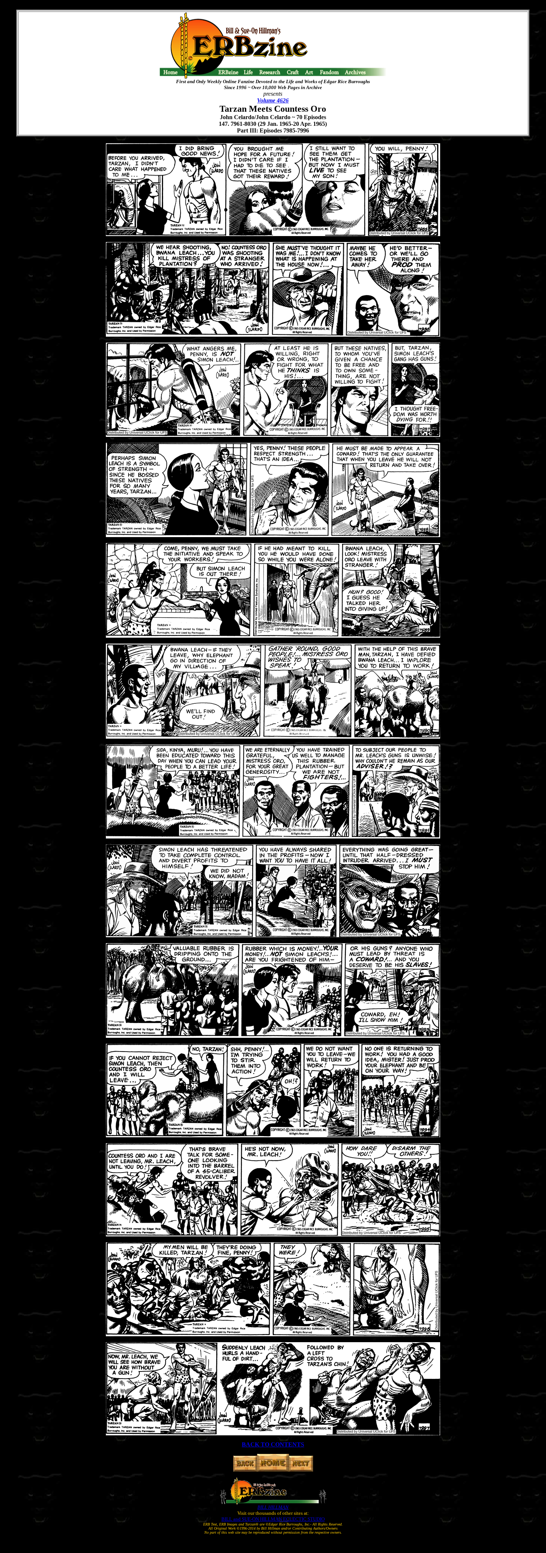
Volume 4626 (273, 100)
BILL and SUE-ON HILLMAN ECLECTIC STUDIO (273, 1519)
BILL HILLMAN (273, 1507)
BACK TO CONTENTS (273, 1444)
